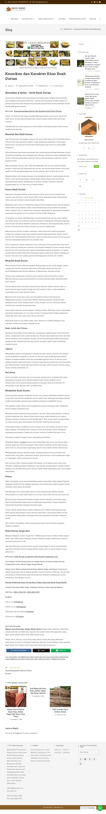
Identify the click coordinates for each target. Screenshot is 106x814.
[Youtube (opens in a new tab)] (99, 2)
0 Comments (58, 86)
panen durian (29, 659)
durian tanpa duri (40, 657)
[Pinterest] (94, 759)
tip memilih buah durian (57, 659)
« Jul (78, 230)
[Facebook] (89, 148)
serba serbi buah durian (42, 659)
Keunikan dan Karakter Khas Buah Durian (87, 29)
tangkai (23, 442)
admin (10, 86)
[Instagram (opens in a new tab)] (97, 2)
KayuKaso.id (43, 86)
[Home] (61, 29)
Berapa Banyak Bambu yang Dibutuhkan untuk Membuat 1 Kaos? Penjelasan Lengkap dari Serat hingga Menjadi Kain (92, 62)
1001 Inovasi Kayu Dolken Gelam (60, 710)
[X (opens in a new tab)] (92, 2)
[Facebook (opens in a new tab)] (94, 2)
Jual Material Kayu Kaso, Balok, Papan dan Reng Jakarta (38, 690)
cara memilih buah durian (25, 657)
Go (96, 166)
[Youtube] (80, 186)
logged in (18, 733)
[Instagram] (94, 148)
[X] (84, 148)
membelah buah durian (17, 659)
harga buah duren (52, 657)
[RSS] (81, 764)
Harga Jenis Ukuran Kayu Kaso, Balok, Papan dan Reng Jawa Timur (16, 712)
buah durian (13, 657)
